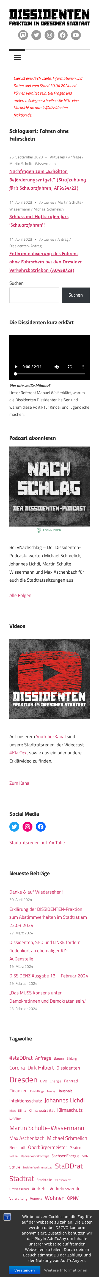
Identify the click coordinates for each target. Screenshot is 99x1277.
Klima (22, 1110)
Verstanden (24, 1270)
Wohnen (55, 1197)
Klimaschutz (69, 1110)
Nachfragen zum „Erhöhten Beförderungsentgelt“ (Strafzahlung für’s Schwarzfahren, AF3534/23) (47, 179)
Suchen (16, 283)
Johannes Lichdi (65, 1100)
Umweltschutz (19, 1188)
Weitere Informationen (65, 1270)
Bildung (72, 1058)
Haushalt (64, 1091)
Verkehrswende (65, 1188)
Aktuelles (57, 157)
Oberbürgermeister (47, 1147)
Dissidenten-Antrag (25, 246)
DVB (43, 1081)
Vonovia (36, 1198)
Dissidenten (68, 1067)
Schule (14, 1167)
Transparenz (62, 1180)
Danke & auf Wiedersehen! (36, 891)
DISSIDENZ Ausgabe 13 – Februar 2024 (49, 975)
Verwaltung (18, 1198)
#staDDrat (21, 1058)
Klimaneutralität (42, 1110)
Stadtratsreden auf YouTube (37, 842)
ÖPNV (73, 1198)
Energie (56, 1081)
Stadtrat (21, 1178)
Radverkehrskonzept (35, 1156)
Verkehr (39, 1188)
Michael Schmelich (49, 209)
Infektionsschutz (25, 1100)
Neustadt (17, 1147)
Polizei (13, 1156)
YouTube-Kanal (51, 736)
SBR (85, 1156)
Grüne (51, 1091)
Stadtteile (44, 1179)
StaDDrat (69, 1166)
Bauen (59, 1058)
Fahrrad (71, 1081)
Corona (17, 1067)
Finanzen (18, 1090)
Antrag (62, 239)
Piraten (75, 1147)
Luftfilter (15, 1118)
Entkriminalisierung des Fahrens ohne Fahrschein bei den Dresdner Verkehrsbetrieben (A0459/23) (45, 262)
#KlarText (18, 752)
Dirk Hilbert (41, 1067)
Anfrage (74, 157)
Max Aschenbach (27, 1138)
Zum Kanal (20, 783)
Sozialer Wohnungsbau (38, 1167)
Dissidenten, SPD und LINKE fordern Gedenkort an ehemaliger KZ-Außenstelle (45, 950)
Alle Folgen (20, 595)
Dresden (23, 1079)
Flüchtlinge (37, 1091)
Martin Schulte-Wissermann (32, 163)
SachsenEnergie (65, 1156)
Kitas (12, 1110)
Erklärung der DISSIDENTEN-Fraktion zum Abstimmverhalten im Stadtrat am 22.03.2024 (48, 917)
